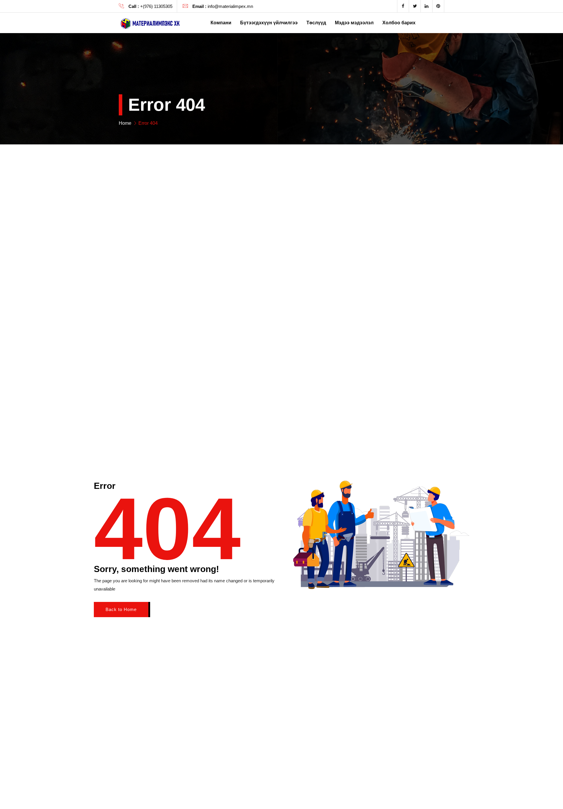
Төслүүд (316, 22)
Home (125, 123)
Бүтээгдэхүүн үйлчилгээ (269, 22)
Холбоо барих (399, 22)
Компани (221, 22)
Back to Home (121, 609)
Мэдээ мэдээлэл (354, 22)
